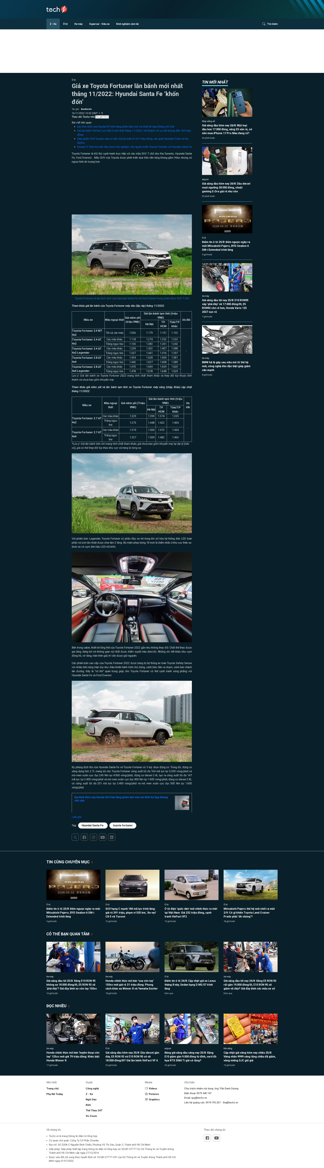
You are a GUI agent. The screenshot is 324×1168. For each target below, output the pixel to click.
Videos (153, 1088)
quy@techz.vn (199, 1097)
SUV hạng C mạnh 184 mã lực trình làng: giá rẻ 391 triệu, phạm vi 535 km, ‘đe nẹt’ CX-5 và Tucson (130, 912)
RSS (88, 1105)
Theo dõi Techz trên (83, 116)
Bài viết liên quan (81, 122)
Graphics (154, 1099)
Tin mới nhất (215, 82)
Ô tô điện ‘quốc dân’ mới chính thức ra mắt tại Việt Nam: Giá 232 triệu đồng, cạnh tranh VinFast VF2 (191, 912)
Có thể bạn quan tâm (68, 934)
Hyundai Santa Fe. (93, 825)
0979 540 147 (204, 1093)
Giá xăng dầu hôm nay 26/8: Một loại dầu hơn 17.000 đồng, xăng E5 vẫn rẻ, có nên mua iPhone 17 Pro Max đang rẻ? (227, 129)
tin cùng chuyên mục (68, 862)
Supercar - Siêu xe (99, 24)
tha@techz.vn (230, 1102)
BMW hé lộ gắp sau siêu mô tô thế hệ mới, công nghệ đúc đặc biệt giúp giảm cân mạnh (226, 366)
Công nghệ (92, 1088)
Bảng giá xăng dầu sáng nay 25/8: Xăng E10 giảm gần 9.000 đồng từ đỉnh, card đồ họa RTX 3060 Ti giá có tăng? (190, 1056)
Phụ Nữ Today (54, 1094)
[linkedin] (111, 837)
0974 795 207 (213, 1102)
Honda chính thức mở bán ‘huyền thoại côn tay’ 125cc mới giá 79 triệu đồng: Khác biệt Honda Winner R (72, 1056)
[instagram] (93, 837)
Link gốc (77, 817)
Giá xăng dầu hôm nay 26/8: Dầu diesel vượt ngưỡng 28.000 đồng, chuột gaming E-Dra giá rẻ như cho (226, 187)
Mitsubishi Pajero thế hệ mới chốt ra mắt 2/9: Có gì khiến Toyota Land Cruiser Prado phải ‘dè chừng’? (249, 912)
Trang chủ (52, 1088)
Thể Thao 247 (94, 1110)
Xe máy (78, 24)
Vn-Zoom (91, 1116)
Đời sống (228, 1048)
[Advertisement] (132, 190)
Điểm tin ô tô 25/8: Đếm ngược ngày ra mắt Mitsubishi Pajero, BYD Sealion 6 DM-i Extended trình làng (226, 245)
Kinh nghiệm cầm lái (127, 24)
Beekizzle (86, 109)
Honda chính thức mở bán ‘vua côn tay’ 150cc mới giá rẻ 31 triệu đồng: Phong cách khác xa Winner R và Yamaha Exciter (131, 984)
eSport (205, 179)
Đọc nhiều (57, 1006)
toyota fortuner (123, 825)
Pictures (154, 1094)
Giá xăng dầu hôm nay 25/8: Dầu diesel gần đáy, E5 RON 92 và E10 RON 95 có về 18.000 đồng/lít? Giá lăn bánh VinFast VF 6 (132, 1056)
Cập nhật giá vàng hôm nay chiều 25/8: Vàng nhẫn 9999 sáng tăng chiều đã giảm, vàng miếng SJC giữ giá (250, 1056)
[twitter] (75, 837)
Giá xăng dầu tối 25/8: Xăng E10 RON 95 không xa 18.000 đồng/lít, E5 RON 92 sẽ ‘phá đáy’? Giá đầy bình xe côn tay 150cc (71, 984)
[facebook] (84, 837)
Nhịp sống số (208, 121)
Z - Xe (53, 24)
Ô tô (65, 24)
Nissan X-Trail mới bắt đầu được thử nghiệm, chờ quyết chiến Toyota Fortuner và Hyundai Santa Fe (134, 146)
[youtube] (102, 837)
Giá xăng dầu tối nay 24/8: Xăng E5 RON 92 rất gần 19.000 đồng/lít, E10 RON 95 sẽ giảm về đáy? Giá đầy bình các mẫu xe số (250, 984)
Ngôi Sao (91, 1099)
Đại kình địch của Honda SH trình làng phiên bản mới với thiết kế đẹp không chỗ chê (125, 126)
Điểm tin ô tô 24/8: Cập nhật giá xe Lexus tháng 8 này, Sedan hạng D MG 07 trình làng (190, 984)
